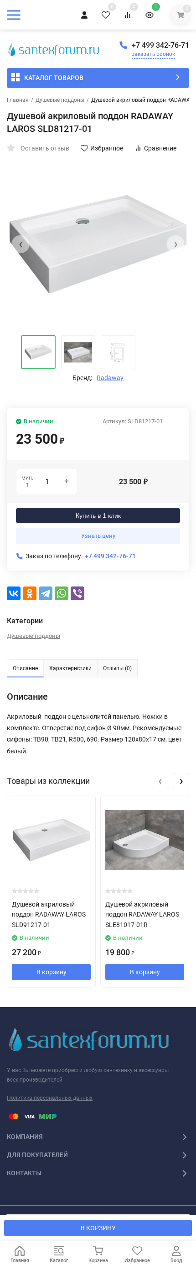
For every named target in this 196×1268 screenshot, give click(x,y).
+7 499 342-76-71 (160, 45)
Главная (18, 100)
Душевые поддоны (60, 100)
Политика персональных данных (50, 1098)
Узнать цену (98, 535)
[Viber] (77, 593)
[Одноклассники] (29, 593)
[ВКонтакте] (14, 593)
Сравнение (160, 148)
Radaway (110, 378)
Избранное (106, 148)
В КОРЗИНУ (98, 1228)
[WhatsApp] (61, 593)
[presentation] (20, 244)
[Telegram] (45, 593)
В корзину (51, 972)
